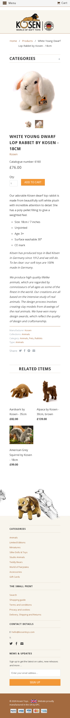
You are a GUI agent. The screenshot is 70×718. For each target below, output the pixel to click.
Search (13, 594)
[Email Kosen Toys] (21, 643)
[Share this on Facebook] (24, 350)
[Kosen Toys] (35, 22)
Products (27, 40)
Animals (26, 334)
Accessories (16, 571)
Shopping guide (18, 599)
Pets (31, 338)
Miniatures (15, 547)
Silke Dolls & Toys (19, 552)
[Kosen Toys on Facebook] (16, 643)
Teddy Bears (16, 562)
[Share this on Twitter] (20, 350)
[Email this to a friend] (33, 350)
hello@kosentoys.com (23, 632)
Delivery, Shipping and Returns (25, 614)
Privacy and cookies (20, 609)
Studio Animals (17, 557)
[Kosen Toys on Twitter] (11, 643)
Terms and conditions (21, 604)
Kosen (14, 154)
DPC (38, 704)
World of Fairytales (19, 567)
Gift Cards (15, 576)
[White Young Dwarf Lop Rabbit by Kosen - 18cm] (35, 92)
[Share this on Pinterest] (28, 350)
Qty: (12, 177)
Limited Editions (17, 542)
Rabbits (38, 338)
